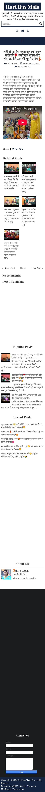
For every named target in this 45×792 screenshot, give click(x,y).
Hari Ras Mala (23, 6)
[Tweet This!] (13, 148)
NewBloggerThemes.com (12, 789)
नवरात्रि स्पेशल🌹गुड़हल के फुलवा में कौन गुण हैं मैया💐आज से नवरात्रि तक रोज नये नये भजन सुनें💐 (27, 377)
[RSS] (28, 31)
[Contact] (22, 31)
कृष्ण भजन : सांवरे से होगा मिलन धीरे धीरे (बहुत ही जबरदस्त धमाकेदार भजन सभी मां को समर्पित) (11, 182)
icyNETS (14, 786)
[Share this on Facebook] (10, 148)
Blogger (4, 783)
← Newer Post (8, 268)
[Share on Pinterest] (20, 148)
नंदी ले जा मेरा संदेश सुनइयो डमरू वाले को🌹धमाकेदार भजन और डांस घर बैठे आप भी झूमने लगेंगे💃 (22, 55)
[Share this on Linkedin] (23, 148)
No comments (24, 66)
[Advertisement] (22, 485)
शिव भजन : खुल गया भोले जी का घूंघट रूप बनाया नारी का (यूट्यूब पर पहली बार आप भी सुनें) (11, 215)
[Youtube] (17, 31)
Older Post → (37, 268)
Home (23, 268)
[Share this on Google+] (17, 148)
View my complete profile (24, 578)
